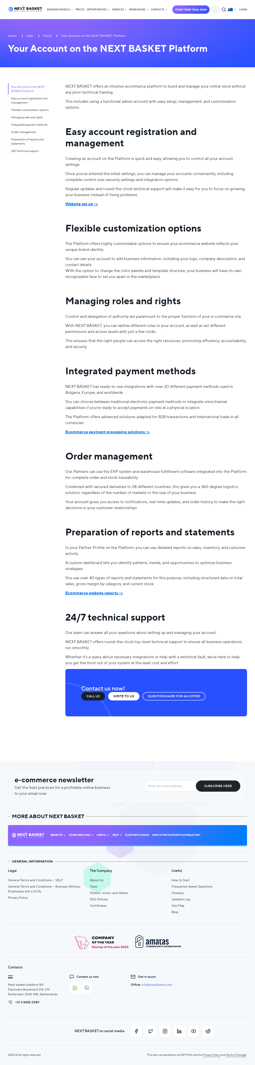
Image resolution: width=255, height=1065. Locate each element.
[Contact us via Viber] (86, 988)
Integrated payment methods (29, 125)
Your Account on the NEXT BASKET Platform (28, 89)
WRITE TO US (123, 696)
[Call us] (215, 9)
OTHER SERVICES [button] (79, 835)
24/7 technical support (25, 151)
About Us (96, 880)
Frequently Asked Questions (192, 886)
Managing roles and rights (27, 117)
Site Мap (178, 905)
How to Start (181, 880)
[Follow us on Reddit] (208, 1031)
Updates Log (181, 899)
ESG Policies (99, 899)
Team (94, 886)
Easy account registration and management (29, 100)
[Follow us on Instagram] (165, 1031)
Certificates (98, 905)
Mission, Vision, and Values (109, 893)
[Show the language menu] (232, 9)
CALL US (93, 696)
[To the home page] (25, 9)
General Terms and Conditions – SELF (35, 880)
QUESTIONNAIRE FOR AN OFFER (174, 696)
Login (243, 9)
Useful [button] (101, 835)
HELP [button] (115, 835)
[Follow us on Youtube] (193, 1031)
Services (118, 9)
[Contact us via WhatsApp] (74, 988)
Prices (80, 9)
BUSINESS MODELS (58, 9)
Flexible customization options (30, 110)
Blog (175, 912)
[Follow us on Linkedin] (179, 1031)
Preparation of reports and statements (27, 141)
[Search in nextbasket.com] (224, 9)
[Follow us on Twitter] (150, 1031)
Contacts (157, 9)
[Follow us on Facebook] (136, 1031)
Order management (23, 132)
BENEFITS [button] (57, 835)
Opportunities (97, 9)
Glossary (178, 893)
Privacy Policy (18, 897)
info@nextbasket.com (157, 984)
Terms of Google (236, 1055)
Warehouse (137, 9)
